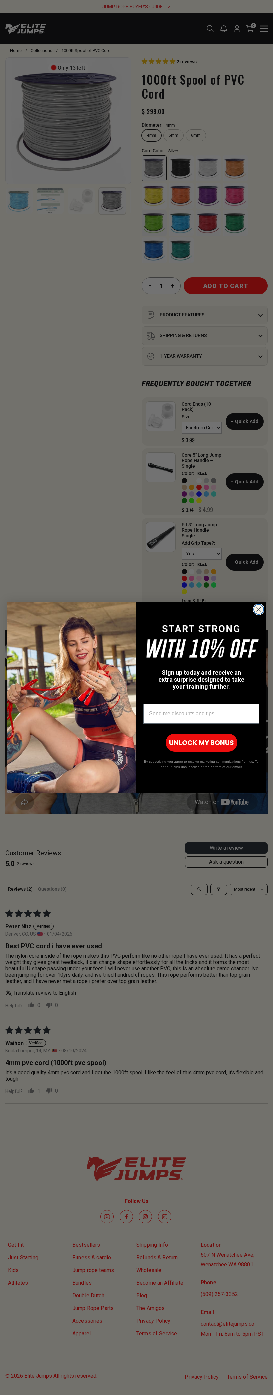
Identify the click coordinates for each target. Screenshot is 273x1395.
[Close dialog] (259, 609)
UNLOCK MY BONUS (201, 742)
